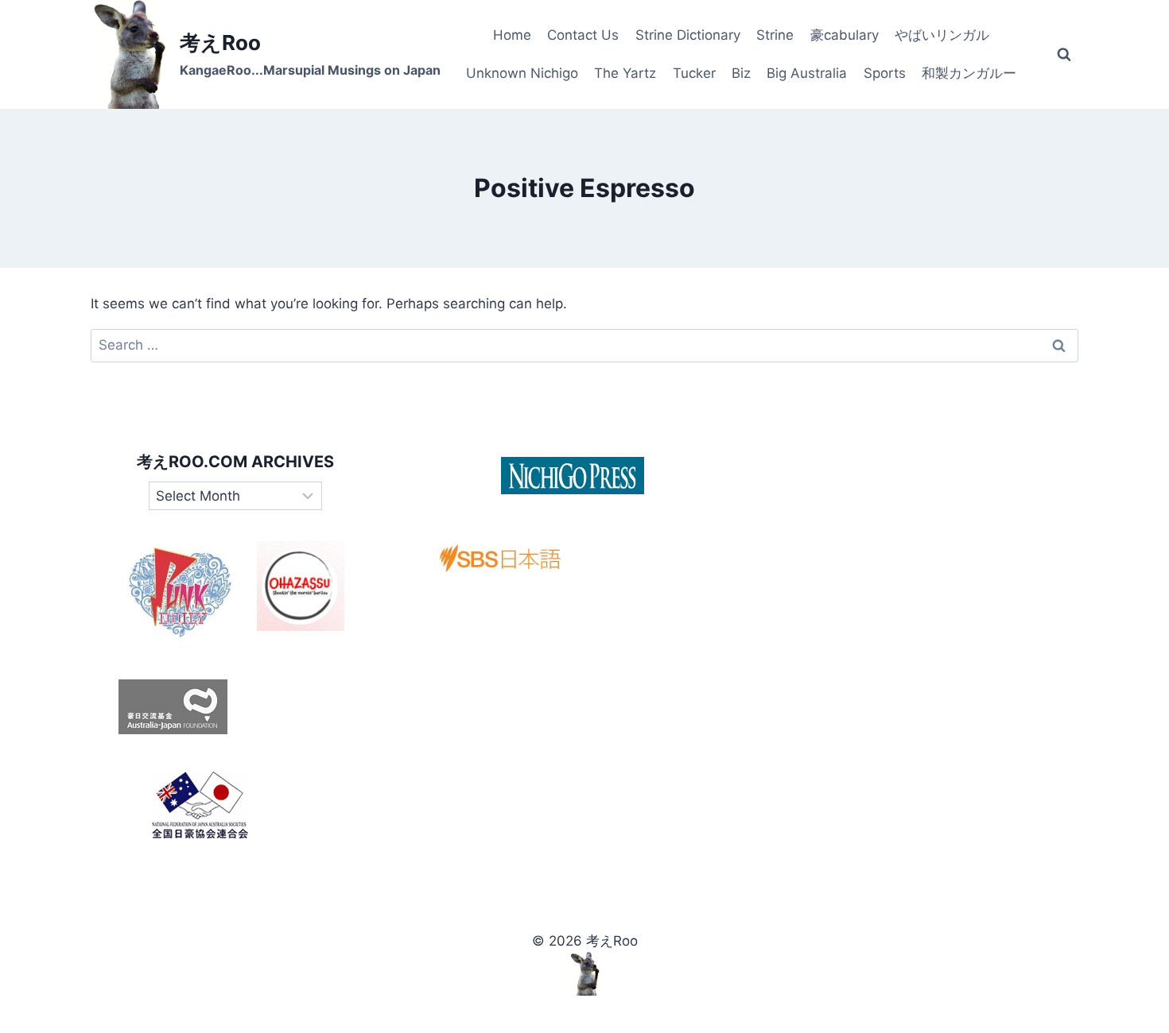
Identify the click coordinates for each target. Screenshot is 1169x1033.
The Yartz (625, 73)
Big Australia (807, 73)
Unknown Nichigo (522, 73)
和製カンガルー (969, 73)
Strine (775, 35)
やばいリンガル (942, 35)
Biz (741, 73)
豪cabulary (844, 35)
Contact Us (583, 35)
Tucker (694, 73)
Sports (885, 73)
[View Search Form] (1064, 55)
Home (512, 35)
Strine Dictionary (687, 35)
